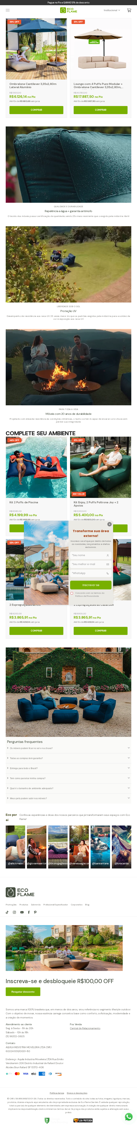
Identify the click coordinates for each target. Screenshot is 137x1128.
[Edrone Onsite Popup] (68, 564)
